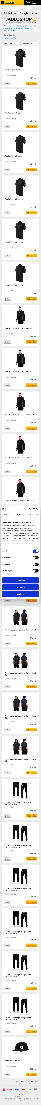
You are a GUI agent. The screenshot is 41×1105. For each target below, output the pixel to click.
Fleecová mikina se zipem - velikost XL (19, 457)
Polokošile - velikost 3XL (14, 285)
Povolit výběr (20, 587)
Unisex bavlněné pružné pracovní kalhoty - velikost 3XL (18, 1019)
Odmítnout (20, 594)
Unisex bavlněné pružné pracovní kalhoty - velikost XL (18, 932)
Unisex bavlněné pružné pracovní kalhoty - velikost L (18, 889)
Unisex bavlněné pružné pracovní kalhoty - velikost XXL (18, 975)
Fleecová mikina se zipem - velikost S (19, 328)
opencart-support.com (24, 1099)
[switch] (36, 557)
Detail (7, 83)
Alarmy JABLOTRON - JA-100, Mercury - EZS (23, 26)
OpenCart (23, 1094)
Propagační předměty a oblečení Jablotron (17, 28)
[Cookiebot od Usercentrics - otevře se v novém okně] (29, 509)
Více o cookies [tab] (33, 515)
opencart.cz (11, 1099)
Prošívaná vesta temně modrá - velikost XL (20, 674)
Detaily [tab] (19, 515)
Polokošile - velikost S (13, 70)
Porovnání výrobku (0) (9, 38)
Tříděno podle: (7, 43)
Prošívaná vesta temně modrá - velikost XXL (20, 717)
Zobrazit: (26, 43)
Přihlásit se (10, 13)
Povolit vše (21, 580)
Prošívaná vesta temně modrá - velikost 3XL (20, 760)
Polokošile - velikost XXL (14, 242)
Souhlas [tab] (7, 515)
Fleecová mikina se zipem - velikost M (19, 414)
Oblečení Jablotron (10, 30)
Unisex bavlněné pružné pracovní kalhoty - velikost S (18, 803)
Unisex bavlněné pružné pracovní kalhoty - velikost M (18, 846)
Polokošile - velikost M (13, 113)
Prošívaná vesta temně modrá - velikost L (20, 631)
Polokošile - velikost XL (14, 199)
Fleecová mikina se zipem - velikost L (19, 371)
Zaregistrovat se (28, 13)
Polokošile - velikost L (13, 156)
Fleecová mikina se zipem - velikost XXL (20, 501)
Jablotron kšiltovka (12, 1061)
